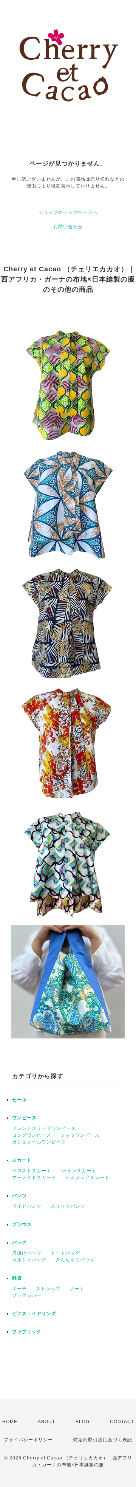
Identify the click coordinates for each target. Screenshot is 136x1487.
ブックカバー (27, 1295)
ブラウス (22, 1224)
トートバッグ (65, 1253)
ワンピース (24, 1117)
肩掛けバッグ (27, 1253)
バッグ (19, 1242)
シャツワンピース (80, 1135)
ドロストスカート (31, 1170)
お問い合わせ (68, 226)
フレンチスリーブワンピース (44, 1128)
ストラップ (48, 1288)
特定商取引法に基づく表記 (102, 1439)
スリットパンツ (68, 1206)
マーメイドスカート (34, 1177)
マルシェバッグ (29, 1260)
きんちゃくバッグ (75, 1260)
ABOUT (46, 1421)
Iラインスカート (78, 1170)
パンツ (19, 1195)
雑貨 (17, 1278)
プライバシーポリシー (28, 1439)
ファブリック (27, 1331)
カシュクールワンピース (39, 1142)
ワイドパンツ (27, 1206)
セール (19, 1099)
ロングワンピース (31, 1135)
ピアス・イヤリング (34, 1313)
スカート (22, 1160)
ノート (77, 1288)
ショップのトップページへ (68, 212)
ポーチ (19, 1288)
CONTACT (122, 1421)
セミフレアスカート (87, 1177)
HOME (9, 1421)
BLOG (83, 1421)
